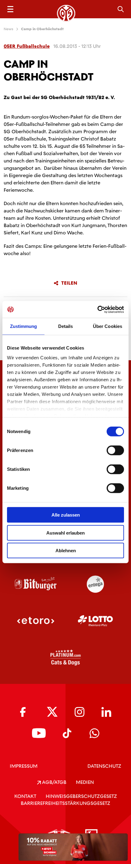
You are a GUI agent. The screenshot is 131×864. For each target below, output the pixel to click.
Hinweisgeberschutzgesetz (81, 796)
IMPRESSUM (23, 766)
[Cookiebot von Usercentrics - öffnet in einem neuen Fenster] (97, 309)
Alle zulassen (65, 514)
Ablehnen (65, 550)
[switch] (115, 450)
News (8, 29)
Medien (85, 782)
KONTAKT (25, 796)
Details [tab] (65, 326)
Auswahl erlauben (65, 532)
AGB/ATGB (53, 782)
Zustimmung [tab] (23, 326)
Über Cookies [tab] (107, 326)
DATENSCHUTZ (104, 766)
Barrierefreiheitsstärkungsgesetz (65, 803)
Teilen (69, 283)
